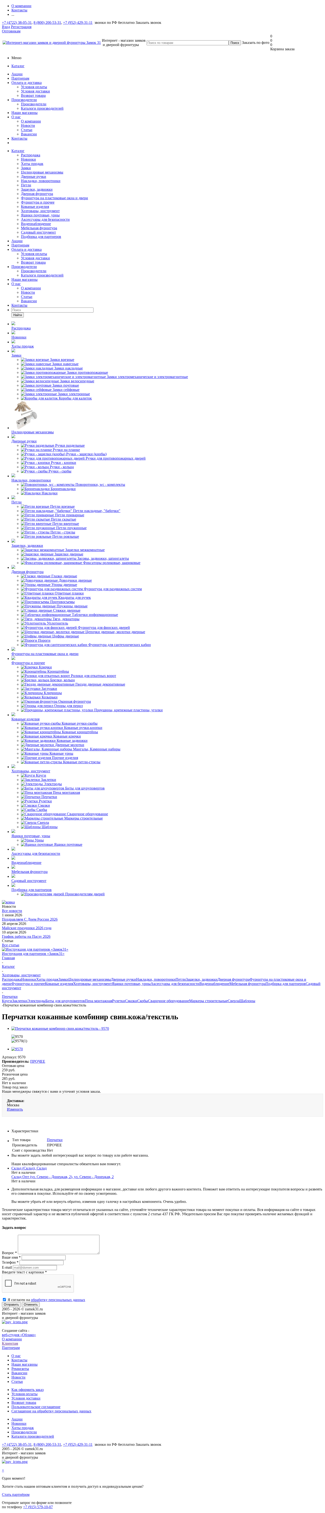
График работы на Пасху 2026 (26, 936)
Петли (26, 185)
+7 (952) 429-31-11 (78, 23)
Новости (28, 125)
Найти (17, 315)
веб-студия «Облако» (19, 1335)
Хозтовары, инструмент (40, 211)
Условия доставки (35, 91)
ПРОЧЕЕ (37, 1061)
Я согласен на (46, 1300)
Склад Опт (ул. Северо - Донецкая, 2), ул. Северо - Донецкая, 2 (62, 1177)
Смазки (131, 1001)
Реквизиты (20, 1369)
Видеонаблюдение (36, 224)
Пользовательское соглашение (35, 1407)
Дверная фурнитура (37, 194)
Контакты (19, 138)
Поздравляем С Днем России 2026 (30, 919)
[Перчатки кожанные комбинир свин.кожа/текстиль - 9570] (60, 1028)
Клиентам (10, 1343)
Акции (17, 74)
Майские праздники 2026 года (26, 928)
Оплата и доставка (26, 83)
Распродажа (30, 155)
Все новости (12, 911)
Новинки (28, 159)
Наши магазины (24, 113)
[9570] (17, 1049)
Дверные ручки (33, 176)
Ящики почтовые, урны (40, 215)
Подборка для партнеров (41, 237)
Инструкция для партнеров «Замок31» (33, 954)
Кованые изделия (35, 207)
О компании (31, 121)
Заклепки (19, 1001)
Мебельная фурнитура (39, 228)
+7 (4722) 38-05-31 (17, 23)
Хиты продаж (32, 164)
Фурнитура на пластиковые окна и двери (54, 198)
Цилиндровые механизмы (42, 172)
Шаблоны (247, 1001)
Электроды (36, 1001)
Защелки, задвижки (37, 189)
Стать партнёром (16, 1494)
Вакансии (29, 134)
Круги (7, 1001)
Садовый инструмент (38, 232)
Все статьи (10, 945)
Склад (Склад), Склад (29, 1168)
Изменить (15, 1109)
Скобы (142, 1001)
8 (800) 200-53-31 (47, 23)
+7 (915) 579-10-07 (38, 1507)
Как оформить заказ (27, 1390)
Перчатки (55, 1140)
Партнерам (20, 78)
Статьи (26, 130)
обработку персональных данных (58, 1300)
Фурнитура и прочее (37, 202)
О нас (16, 117)
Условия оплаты (34, 87)
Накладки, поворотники (40, 181)
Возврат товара (33, 95)
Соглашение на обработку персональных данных (51, 1411)
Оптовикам (11, 31)
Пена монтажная (98, 1001)
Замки (26, 168)
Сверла (233, 1001)
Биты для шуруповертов (65, 1001)
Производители (24, 100)
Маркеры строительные (208, 1001)
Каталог (18, 66)
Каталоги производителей (42, 108)
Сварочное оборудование (168, 1001)
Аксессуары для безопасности (45, 219)
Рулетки (118, 1001)
